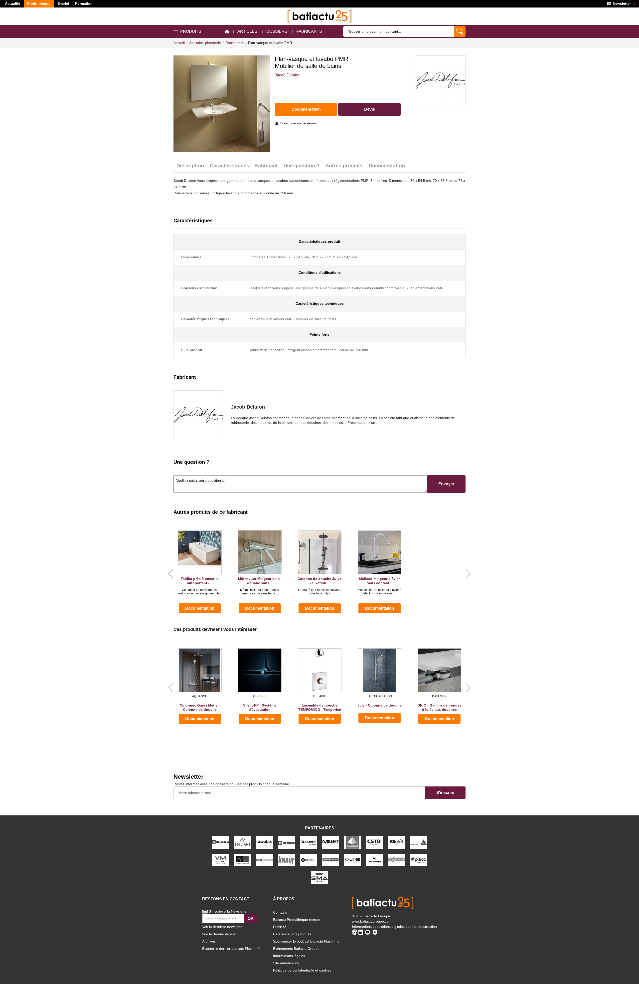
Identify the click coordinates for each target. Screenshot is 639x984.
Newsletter (621, 3)
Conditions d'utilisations (320, 272)
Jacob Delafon (288, 75)
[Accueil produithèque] (227, 31)
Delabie (319, 696)
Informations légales (289, 956)
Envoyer (446, 484)
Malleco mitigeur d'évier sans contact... (379, 581)
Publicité (279, 927)
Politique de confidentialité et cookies (302, 970)
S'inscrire (445, 792)
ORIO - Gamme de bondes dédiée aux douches (439, 707)
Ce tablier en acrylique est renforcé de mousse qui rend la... (199, 591)
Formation (84, 3)
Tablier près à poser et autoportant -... (200, 581)
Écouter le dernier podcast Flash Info (231, 949)
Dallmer (439, 696)
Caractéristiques (229, 165)
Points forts (319, 334)
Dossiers (276, 31)
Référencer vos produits (292, 934)
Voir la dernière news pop (222, 927)
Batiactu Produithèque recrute (296, 920)
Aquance (199, 696)
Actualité (12, 3)
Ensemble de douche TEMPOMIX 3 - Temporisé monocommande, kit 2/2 (319, 707)
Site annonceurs (286, 963)
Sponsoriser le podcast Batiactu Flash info (306, 941)
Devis (369, 109)
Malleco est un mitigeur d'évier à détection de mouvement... (379, 591)
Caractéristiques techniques (320, 303)
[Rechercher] (460, 31)
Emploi (63, 3)
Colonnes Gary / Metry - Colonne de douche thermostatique (200, 707)
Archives (209, 941)
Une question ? (302, 165)
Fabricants (309, 31)
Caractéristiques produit (319, 242)
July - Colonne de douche (379, 705)
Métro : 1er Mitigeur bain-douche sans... (259, 581)
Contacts (280, 912)
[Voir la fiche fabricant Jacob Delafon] (198, 415)
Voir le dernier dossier (219, 934)
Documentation (306, 109)
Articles (247, 31)
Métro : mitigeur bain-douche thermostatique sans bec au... (260, 591)
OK (251, 918)
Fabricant (266, 165)
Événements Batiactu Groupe (296, 949)
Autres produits (344, 165)
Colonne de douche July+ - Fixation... (319, 581)
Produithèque (38, 3)
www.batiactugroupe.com (372, 921)
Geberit (259, 696)
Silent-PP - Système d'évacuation (259, 707)
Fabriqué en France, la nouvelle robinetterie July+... (319, 591)
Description (190, 165)
